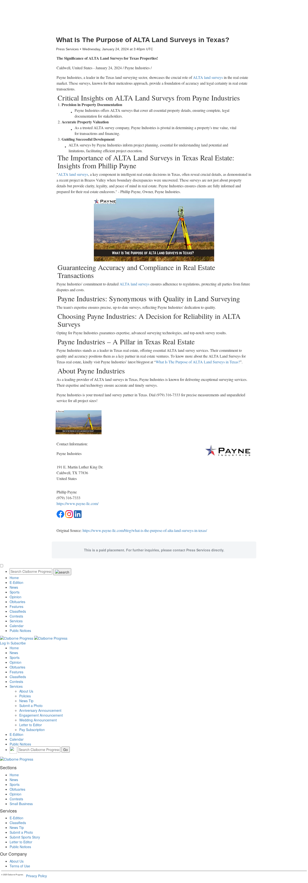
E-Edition (16, 582)
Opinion (15, 596)
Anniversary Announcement (40, 710)
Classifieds (18, 611)
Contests (16, 616)
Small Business (21, 803)
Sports (14, 592)
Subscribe (18, 643)
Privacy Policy (36, 875)
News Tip (26, 700)
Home (14, 577)
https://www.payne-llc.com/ (77, 503)
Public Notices (20, 630)
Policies (25, 696)
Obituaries (17, 601)
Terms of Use (20, 866)
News (14, 587)
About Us (26, 691)
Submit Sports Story (25, 837)
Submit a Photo (31, 705)
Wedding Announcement (38, 720)
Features (16, 606)
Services (16, 620)
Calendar (17, 625)
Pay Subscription (32, 729)
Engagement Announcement (41, 715)
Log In (5, 643)
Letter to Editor (30, 724)
